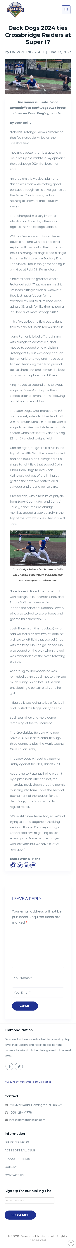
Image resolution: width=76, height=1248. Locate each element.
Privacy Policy (11, 1081)
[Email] (33, 865)
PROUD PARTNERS (17, 1159)
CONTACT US (14, 1175)
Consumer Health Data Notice (35, 1081)
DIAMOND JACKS (17, 1142)
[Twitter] (20, 865)
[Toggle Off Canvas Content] (66, 9)
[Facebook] (13, 865)
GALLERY (11, 1167)
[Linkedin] (27, 865)
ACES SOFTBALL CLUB (20, 1150)
